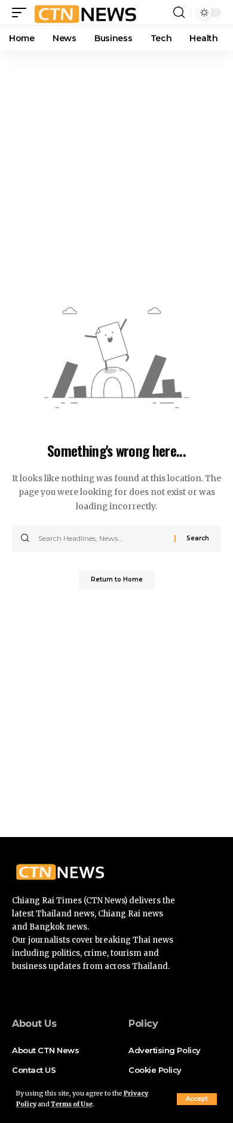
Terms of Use (72, 1104)
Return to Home (117, 579)
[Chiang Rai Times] (85, 12)
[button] (197, 1099)
